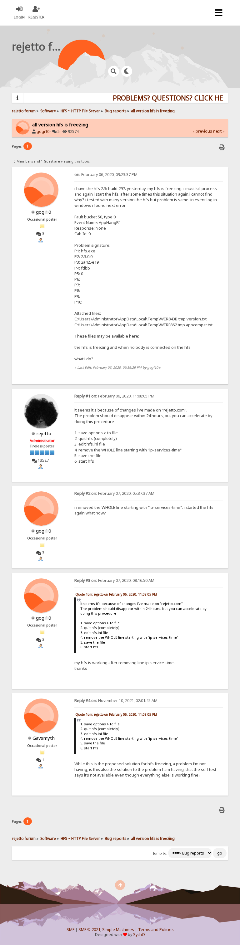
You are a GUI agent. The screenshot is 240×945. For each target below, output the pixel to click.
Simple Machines (118, 929)
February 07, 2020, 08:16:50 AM (114, 580)
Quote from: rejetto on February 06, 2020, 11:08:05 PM (116, 594)
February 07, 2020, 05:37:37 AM (114, 493)
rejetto (43, 433)
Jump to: (160, 853)
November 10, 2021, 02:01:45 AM (116, 700)
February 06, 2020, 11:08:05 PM (114, 396)
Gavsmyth (43, 738)
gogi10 (43, 131)
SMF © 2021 (89, 929)
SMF (70, 929)
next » (218, 131)
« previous (202, 131)
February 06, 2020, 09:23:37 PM (106, 174)
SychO (139, 934)
